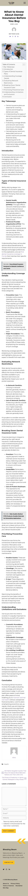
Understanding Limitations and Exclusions (13, 93)
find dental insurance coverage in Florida (13, 254)
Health (6, 764)
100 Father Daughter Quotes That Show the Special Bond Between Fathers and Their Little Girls (15, 773)
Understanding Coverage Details (13, 77)
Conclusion (8, 97)
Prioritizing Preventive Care (14, 90)
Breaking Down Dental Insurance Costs (12, 86)
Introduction (8, 69)
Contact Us (8, 862)
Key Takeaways (9, 67)
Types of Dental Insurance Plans (13, 73)
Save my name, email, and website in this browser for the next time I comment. (14, 824)
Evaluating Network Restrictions (11, 82)
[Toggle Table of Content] (23, 64)
